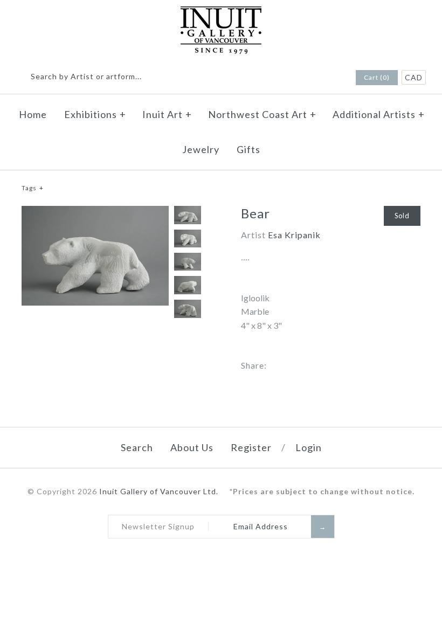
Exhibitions (95, 114)
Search (137, 447)
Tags (33, 188)
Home (33, 114)
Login (308, 447)
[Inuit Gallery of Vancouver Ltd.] (221, 13)
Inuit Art (167, 114)
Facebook (317, 78)
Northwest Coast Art (262, 114)
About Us (191, 447)
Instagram (331, 78)
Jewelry (200, 149)
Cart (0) (377, 77)
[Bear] (95, 213)
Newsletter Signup (158, 526)
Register (251, 447)
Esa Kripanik (294, 235)
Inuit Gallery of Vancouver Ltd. (159, 491)
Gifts (248, 149)
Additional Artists (379, 114)
